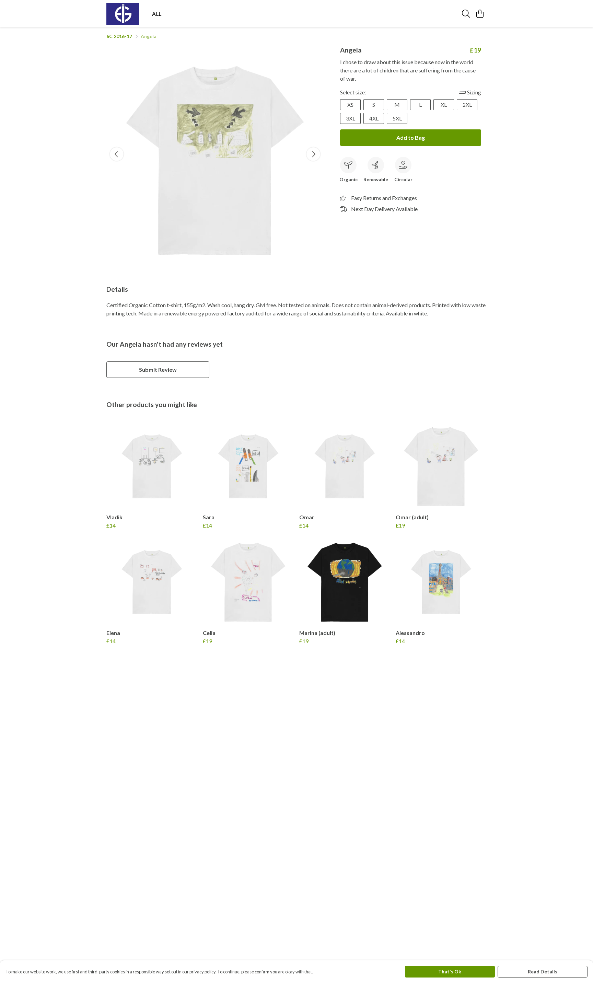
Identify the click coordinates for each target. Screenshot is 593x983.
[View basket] (480, 14)
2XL (467, 104)
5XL (397, 118)
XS (350, 104)
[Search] (466, 14)
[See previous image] (117, 154)
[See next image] (313, 154)
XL (444, 104)
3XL (350, 118)
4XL (374, 118)
